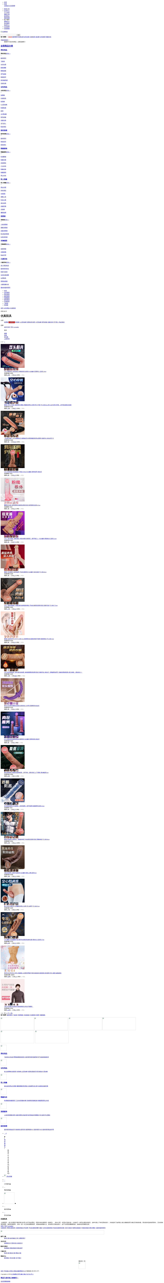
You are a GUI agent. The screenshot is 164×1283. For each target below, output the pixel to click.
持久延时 (42, 1115)
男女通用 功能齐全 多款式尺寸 (44, 438)
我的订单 (7, 14)
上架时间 (7, 338)
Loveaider (16, 327)
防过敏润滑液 (5, 234)
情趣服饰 (4, 148)
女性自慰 (26, 37)
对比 (23, 375)
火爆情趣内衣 (5, 284)
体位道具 (3, 203)
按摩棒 (3, 95)
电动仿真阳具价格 (58, 1228)
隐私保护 (20, 1248)
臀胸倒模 (3, 71)
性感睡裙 (3, 156)
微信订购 (12, 1253)
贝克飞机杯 (68, 1228)
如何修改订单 (14, 1238)
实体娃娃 (26, 1015)
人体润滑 (7, 1115)
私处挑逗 (3, 126)
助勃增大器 (18, 1129)
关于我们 (18, 1258)
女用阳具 (3, 278)
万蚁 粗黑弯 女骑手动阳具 (12, 873)
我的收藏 (7, 18)
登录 (5, 4)
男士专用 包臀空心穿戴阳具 (12, 906)
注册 (9, 5)
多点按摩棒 (7, 1071)
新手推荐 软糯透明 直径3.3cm (35, 806)
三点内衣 (3, 166)
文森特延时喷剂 (100, 1228)
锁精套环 (3, 77)
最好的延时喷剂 (5, 287)
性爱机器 (3, 108)
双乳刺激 (3, 117)
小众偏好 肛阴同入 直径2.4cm (37, 371)
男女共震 (3, 187)
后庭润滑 (18, 1115)
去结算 (3, 1281)
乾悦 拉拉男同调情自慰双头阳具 (14, 705)
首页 (5, 2)
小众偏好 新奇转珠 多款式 (31, 739)
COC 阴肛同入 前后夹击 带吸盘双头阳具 (16, 371)
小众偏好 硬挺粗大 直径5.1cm (47, 538)
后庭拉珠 (3, 120)
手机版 (6, 1271)
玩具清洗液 (4, 237)
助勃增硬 (3, 67)
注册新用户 (21, 1238)
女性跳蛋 (42, 37)
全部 (5, 327)
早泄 (23, 1129)
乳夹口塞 (3, 200)
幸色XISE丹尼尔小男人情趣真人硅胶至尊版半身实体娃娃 (21, 973)
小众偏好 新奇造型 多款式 (34, 471)
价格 (5, 335)
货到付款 (14, 1243)
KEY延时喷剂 (44, 1129)
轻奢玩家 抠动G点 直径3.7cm (35, 939)
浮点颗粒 (47, 1115)
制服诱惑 (3, 172)
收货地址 (7, 16)
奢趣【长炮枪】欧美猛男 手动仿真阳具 (16, 572)
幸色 (8, 327)
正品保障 (7, 26)
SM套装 (3, 193)
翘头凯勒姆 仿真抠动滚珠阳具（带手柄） (16, 772)
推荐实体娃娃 (76, 1228)
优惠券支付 (7, 1243)
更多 (5, 330)
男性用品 (4, 50)
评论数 (6, 337)
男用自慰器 (4, 281)
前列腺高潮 (4, 80)
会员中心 (7, 10)
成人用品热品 (5, 265)
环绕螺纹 (36, 1115)
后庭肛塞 (3, 206)
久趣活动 (4, 259)
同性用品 (3, 190)
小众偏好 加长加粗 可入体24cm (37, 572)
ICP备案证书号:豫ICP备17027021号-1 (22, 1274)
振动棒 (38, 37)
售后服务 (7, 23)
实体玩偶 (21, 37)
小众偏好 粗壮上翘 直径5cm (28, 873)
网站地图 (17, 1271)
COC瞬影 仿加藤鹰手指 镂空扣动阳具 (15, 939)
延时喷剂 (15, 37)
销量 (5, 333)
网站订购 (18, 1253)
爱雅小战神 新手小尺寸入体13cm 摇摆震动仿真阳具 (19, 639)
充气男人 (3, 123)
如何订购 (7, 1238)
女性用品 (4, 87)
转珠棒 (3, 101)
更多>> (8, 53)
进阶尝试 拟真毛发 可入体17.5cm (47, 605)
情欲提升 (3, 141)
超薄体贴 (30, 1115)
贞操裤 (3, 209)
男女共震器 (13, 1086)
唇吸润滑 (12, 1115)
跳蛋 (2, 111)
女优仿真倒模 (5, 275)
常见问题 (12, 1258)
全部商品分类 (7, 46)
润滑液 (3, 216)
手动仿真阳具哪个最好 (35, 1228)
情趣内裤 (3, 160)
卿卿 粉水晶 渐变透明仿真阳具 (13, 505)
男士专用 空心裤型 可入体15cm (30, 906)
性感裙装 (7, 1100)
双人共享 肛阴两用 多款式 (31, 705)
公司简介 (11, 1271)
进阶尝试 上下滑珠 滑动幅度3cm (38, 772)
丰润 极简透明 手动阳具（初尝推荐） (15, 806)
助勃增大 (3, 145)
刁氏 (11, 327)
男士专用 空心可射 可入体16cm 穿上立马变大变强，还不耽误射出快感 (50, 405)
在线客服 (7, 28)
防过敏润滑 (24, 1115)
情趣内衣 (48, 37)
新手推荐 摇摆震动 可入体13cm (44, 639)
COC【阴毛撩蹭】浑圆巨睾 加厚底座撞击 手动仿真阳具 (21, 605)
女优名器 (3, 64)
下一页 (10, 1013)
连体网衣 (3, 163)
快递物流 (7, 1248)
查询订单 (7, 9)
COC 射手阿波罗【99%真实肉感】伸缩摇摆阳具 (18, 672)
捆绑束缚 (3, 212)
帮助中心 (7, 21)
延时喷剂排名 (5, 268)
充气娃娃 (3, 74)
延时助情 (4, 130)
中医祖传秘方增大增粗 (88, 1228)
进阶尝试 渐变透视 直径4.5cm (31, 505)
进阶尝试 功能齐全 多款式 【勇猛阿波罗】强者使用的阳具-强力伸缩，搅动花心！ (57, 672)
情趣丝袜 (3, 169)
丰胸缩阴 (4, 241)
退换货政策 (13, 1248)
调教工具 (3, 197)
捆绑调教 (19, 1086)
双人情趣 (4, 179)
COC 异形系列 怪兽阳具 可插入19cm (15, 471)
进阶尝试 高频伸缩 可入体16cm (40, 839)
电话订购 (7, 1253)
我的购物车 (4, 40)
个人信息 (7, 12)
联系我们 (7, 1258)
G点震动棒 (4, 104)
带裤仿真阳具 (11, 1228)
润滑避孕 (4, 1111)
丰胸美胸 (3, 252)
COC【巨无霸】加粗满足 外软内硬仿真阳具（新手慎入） (21, 538)
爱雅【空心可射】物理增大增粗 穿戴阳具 (16, 405)
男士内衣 (3, 175)
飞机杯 (10, 37)
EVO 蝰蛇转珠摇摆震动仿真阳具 (14, 739)
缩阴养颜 (3, 249)
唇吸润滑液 (4, 227)
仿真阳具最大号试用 (22, 1228)
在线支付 (20, 1243)
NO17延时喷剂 (35, 1129)
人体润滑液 (4, 224)
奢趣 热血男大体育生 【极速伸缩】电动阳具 (17, 839)
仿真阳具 (32, 37)
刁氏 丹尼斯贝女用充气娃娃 (12, 1006)
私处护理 (3, 255)
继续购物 (7, 1281)
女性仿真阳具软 (48, 1228)
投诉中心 (7, 25)
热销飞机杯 (4, 272)
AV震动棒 (4, 114)
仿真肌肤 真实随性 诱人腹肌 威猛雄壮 (50, 973)
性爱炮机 (20, 1015)
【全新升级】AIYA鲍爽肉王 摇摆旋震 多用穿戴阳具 (19, 438)
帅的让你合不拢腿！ (27, 1006)
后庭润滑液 (4, 230)
